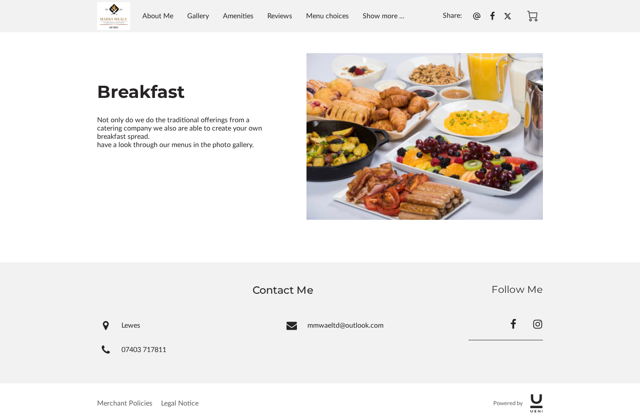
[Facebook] (513, 324)
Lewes (130, 325)
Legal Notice (180, 403)
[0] (532, 16)
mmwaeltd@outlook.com (345, 325)
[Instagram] (537, 324)
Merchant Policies (124, 403)
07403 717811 (143, 349)
